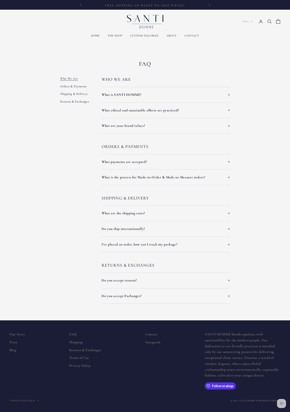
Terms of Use (79, 358)
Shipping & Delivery (74, 94)
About (171, 35)
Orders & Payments (73, 86)
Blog (12, 350)
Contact (191, 35)
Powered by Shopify (268, 400)
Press (13, 342)
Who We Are (69, 79)
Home (95, 35)
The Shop (115, 35)
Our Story (17, 334)
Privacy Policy (80, 365)
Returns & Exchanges (74, 101)
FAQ (73, 334)
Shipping (76, 342)
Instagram (153, 342)
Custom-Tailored (144, 35)
